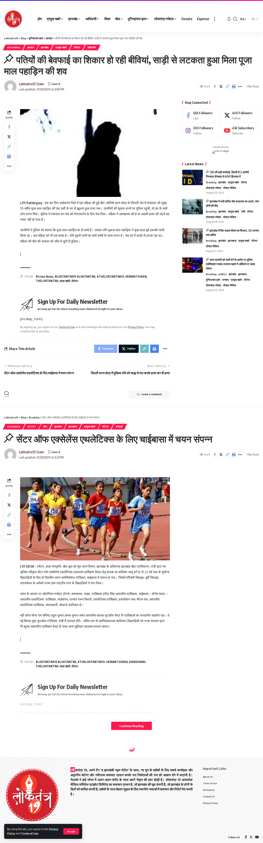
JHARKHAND (137, 662)
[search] (235, 19)
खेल (45, 426)
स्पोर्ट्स (119, 426)
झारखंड (44, 47)
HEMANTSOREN (136, 276)
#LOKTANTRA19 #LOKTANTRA (75, 276)
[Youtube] (240, 131)
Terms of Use (29, 833)
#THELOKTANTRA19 (110, 276)
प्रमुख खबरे (61, 47)
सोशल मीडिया (229, 187)
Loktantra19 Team (31, 83)
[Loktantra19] (13, 19)
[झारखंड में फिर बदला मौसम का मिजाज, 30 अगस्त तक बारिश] (192, 236)
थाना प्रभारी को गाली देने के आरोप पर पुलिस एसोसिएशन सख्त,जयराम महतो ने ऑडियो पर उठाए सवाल (230, 264)
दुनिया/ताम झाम (213, 279)
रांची (243, 211)
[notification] (229, 19)
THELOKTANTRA (47, 281)
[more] (214, 19)
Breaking (13, 47)
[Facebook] (201, 115)
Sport (32, 426)
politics (222, 274)
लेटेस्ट (77, 47)
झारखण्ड (232, 240)
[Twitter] (240, 115)
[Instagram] (201, 131)
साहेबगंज (92, 47)
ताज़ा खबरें (65, 281)
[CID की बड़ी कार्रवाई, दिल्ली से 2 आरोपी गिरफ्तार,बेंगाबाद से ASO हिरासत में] (192, 177)
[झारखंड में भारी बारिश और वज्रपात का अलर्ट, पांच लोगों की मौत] (192, 206)
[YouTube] (257, 837)
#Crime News (44, 276)
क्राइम (31, 47)
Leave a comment (151, 394)
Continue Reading (131, 726)
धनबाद (225, 279)
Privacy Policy (136, 327)
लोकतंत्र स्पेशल (213, 187)
